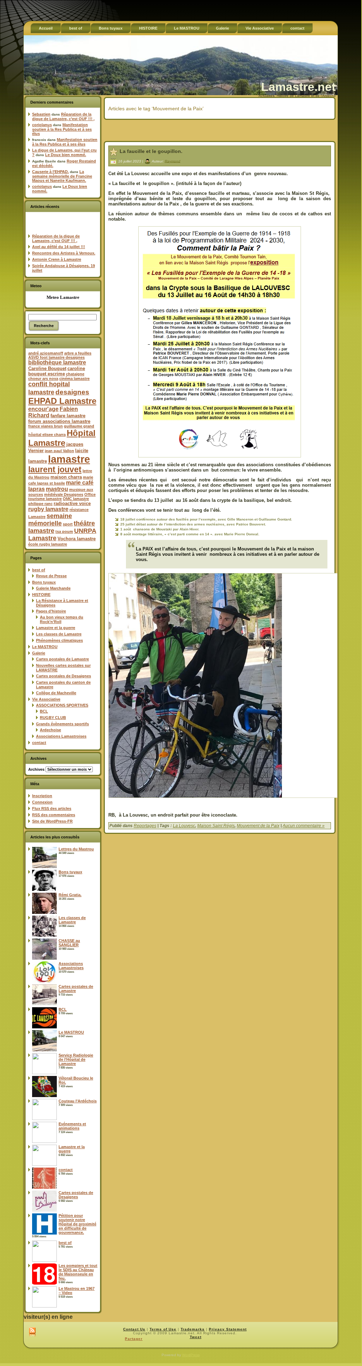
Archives (36, 769)
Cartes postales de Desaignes (63, 676)
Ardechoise (50, 730)
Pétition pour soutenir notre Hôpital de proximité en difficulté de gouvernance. (77, 1224)
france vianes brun (45, 426)
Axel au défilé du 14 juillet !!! (58, 247)
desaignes (72, 392)
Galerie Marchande (53, 588)
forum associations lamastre (59, 421)
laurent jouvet (55, 469)
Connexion (42, 802)
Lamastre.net (298, 86)
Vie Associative (46, 699)
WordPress (191, 1355)
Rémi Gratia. (70, 895)
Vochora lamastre (77, 538)
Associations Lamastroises (61, 736)
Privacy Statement (228, 1329)
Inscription (42, 796)
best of (38, 570)
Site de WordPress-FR (52, 821)
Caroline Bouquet (47, 368)
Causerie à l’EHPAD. (50, 172)
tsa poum (64, 531)
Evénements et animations (72, 1126)
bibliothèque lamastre (57, 362)
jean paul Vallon (59, 451)
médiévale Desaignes (63, 494)
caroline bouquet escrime (56, 371)
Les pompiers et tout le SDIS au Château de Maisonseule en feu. (78, 1271)
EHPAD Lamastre (62, 401)
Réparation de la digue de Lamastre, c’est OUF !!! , (63, 116)
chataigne (75, 374)
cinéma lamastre (74, 378)
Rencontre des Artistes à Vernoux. (63, 253)
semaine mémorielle (50, 519)
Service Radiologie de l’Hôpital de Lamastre (76, 1059)
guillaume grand (79, 426)
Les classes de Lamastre (59, 634)
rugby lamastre (48, 509)
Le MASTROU (45, 647)
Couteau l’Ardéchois (78, 1101)
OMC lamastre (76, 499)
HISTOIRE (41, 594)
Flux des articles (51, 808)
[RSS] (32, 1332)
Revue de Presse (51, 576)
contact (39, 742)
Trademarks (193, 1329)
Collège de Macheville (56, 693)
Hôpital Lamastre (62, 438)
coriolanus (42, 125)
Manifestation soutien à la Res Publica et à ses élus (62, 129)
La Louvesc (184, 825)
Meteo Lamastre (63, 297)
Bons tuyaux (44, 582)
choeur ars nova (43, 378)
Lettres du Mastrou (76, 849)
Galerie (38, 653)
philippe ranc (40, 504)
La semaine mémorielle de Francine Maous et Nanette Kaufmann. (62, 176)
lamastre (69, 459)
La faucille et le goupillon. (151, 151)
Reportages (145, 825)
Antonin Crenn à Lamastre (56, 259)
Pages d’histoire (51, 611)
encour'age (43, 409)
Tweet (195, 1337)
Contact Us (134, 1329)
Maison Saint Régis (216, 825)
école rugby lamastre (47, 544)
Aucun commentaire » (304, 825)
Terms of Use (163, 1329)
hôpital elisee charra (47, 434)
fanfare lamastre (67, 415)
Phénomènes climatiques (59, 640)
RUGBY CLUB (53, 717)
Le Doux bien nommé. (65, 155)
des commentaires (53, 815)
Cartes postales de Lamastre (62, 659)
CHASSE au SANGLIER (69, 943)
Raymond (172, 161)
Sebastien (41, 114)
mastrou (57, 489)
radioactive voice (72, 503)
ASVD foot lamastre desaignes (56, 357)
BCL (44, 711)
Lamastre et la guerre (55, 628)
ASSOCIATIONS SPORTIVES (62, 705)
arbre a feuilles (77, 353)
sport (68, 524)
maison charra (66, 477)
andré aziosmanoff (45, 353)
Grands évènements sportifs (62, 724)
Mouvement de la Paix (258, 825)
